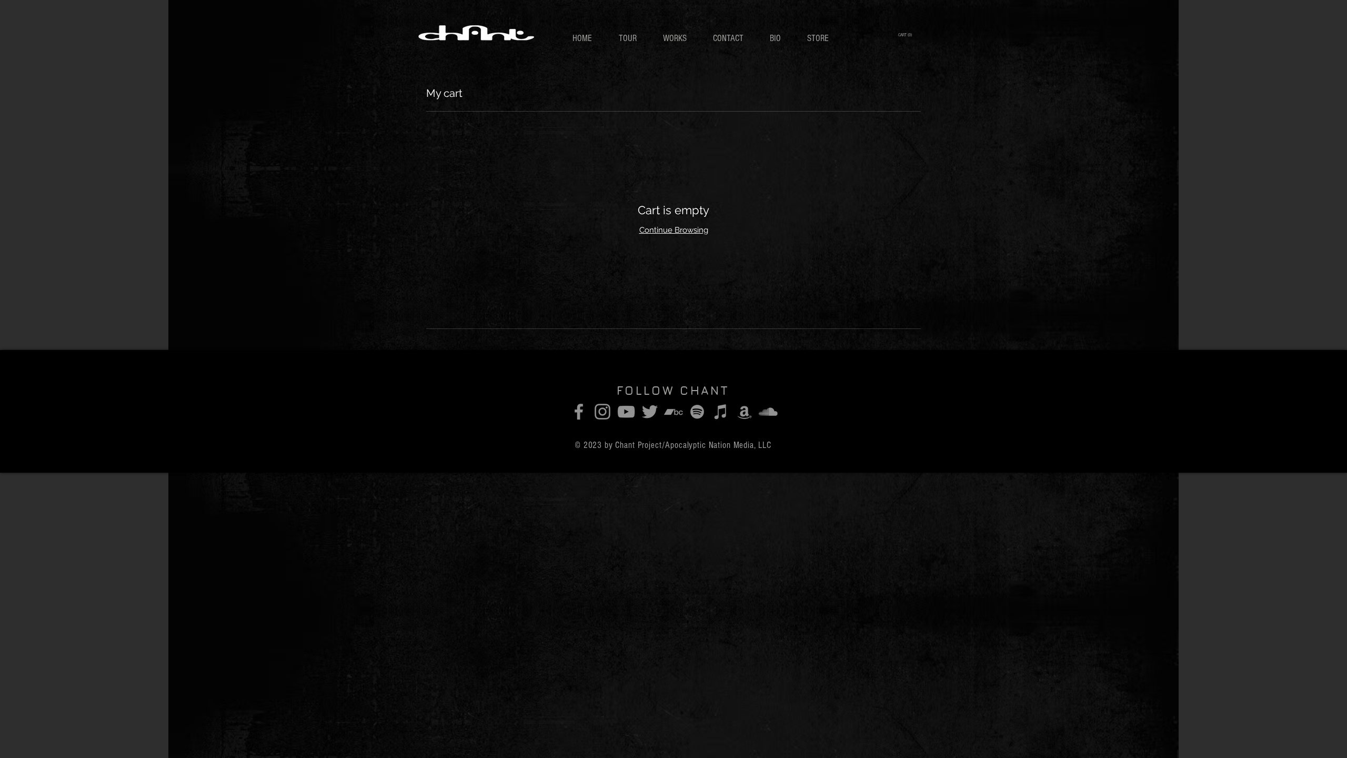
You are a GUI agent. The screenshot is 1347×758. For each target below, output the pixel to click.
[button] (905, 34)
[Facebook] (578, 411)
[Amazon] (744, 411)
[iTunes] (720, 411)
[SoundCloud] (768, 411)
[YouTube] (626, 411)
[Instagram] (602, 411)
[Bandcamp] (673, 411)
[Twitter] (649, 411)
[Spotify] (697, 411)
